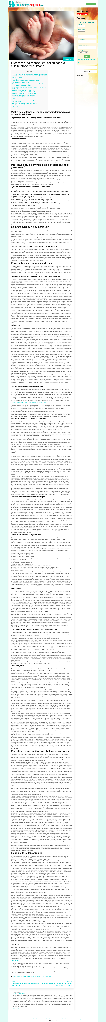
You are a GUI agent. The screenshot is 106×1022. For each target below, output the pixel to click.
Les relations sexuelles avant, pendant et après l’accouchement (28, 100)
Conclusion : (15, 106)
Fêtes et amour (16, 976)
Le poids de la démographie (19, 104)
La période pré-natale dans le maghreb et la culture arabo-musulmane (29, 75)
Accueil (35, 1019)
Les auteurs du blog (76, 1019)
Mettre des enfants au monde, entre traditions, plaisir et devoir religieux (29, 74)
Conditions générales (51, 1019)
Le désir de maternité (17, 77)
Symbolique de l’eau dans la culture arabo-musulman (25, 80)
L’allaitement (15, 88)
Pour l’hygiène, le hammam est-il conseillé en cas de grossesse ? (28, 79)
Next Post (69, 981)
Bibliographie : (15, 108)
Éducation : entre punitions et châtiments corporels (24, 103)
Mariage (39, 976)
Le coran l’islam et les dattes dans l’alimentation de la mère (27, 92)
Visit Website (16, 1008)
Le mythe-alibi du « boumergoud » (20, 82)
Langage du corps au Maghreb (28, 976)
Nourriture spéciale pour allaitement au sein (23, 90)
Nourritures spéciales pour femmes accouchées (24, 93)
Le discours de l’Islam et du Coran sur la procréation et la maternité (29, 87)
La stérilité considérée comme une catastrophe (24, 95)
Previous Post (14, 981)
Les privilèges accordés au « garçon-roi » (22, 96)
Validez (87, 56)
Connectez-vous (91, 4)
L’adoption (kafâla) (16, 101)
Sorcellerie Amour (46, 976)
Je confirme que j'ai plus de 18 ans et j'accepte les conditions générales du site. (87, 61)
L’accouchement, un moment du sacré (21, 85)
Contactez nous (41, 1019)
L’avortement (15, 98)
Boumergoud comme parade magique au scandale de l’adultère (28, 83)
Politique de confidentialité (64, 1019)
